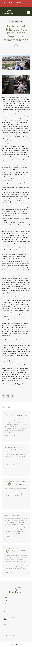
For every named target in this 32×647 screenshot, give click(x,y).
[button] (28, 12)
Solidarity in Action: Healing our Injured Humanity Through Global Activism (16, 483)
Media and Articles (16, 22)
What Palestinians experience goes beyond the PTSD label (16, 551)
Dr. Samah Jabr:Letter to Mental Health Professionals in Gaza (16, 449)
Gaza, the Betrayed (12, 515)
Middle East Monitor (10, 386)
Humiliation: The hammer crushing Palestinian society (16, 415)
